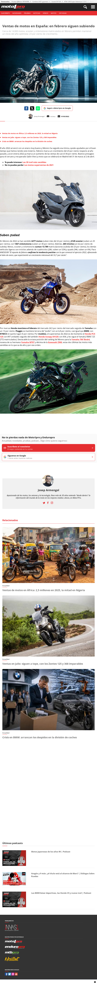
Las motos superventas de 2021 (38, 165)
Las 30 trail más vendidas (34, 162)
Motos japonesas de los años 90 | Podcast (50, 851)
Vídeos (45, 13)
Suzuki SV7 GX (56, 2)
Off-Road (62, 13)
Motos (53, 13)
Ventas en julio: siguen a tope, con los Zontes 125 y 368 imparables (42, 663)
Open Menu (93, 7)
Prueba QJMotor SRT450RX (20, 2)
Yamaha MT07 (27, 342)
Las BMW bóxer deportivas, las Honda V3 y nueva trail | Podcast (61, 893)
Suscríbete (5, 13)
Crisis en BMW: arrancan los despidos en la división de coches (39, 737)
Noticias (36, 13)
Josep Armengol (48, 490)
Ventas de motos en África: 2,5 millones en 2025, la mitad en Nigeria (43, 590)
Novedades (16, 13)
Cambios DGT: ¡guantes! (40, 2)
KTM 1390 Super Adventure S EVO (75, 2)
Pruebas (27, 13)
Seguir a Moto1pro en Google (59, 108)
